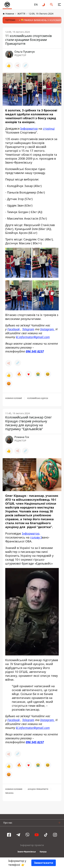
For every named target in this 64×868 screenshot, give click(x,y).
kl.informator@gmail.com (33, 337)
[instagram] (55, 835)
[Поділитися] (17, 65)
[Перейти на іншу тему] (44, 5)
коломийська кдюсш (37, 398)
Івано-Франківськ (27, 851)
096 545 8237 (35, 351)
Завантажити (43, 863)
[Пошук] (51, 5)
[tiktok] (46, 835)
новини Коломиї (13, 398)
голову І (36, 537)
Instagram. (47, 329)
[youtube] (37, 835)
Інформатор (29, 128)
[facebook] (9, 835)
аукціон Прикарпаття (38, 789)
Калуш (43, 851)
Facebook (13, 329)
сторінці (49, 128)
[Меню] (59, 5)
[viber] (27, 835)
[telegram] (18, 835)
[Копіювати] (25, 65)
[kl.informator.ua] (7, 4)
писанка (9, 793)
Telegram (28, 329)
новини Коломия (13, 789)
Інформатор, (31, 533)
